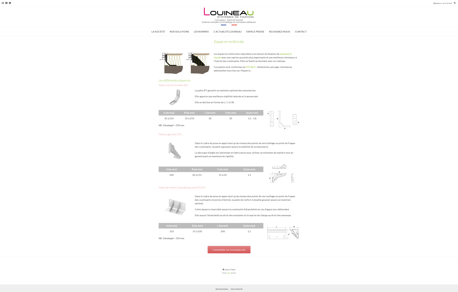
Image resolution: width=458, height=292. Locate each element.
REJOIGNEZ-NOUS (279, 31)
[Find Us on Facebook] (6, 3)
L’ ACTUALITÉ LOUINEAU (227, 31)
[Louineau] (229, 16)
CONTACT (301, 31)
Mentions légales (222, 289)
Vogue (229, 273)
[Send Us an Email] (3, 3)
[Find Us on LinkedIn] (10, 3)
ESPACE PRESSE (255, 31)
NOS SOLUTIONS (179, 31)
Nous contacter (236, 289)
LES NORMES (201, 31)
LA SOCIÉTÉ (158, 31)
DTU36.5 (251, 66)
